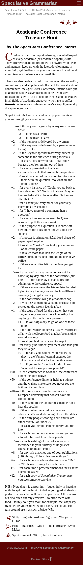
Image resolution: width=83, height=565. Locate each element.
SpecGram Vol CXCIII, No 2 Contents (37, 535)
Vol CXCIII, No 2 (32, 10)
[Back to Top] (51, 559)
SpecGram (11, 10)
